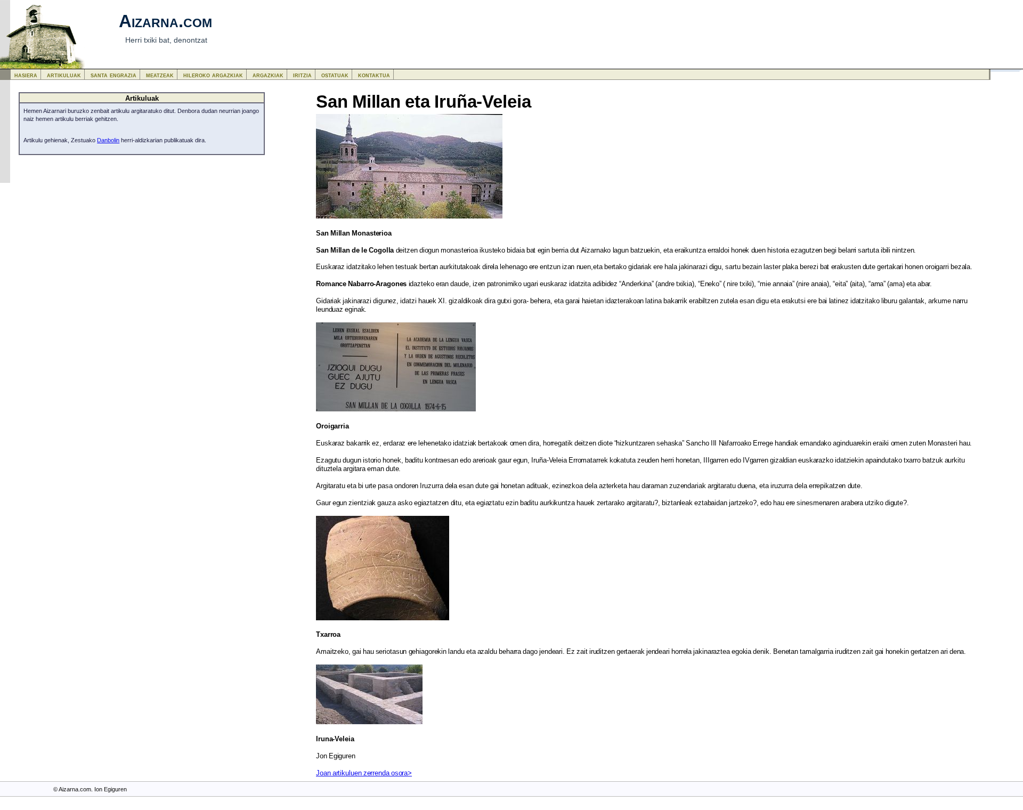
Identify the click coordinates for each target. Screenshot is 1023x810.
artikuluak (64, 75)
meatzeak (160, 75)
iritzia (302, 75)
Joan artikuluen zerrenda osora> (364, 773)
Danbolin (108, 140)
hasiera (25, 75)
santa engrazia (113, 75)
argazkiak (268, 75)
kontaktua (374, 75)
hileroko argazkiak (213, 75)
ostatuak (334, 75)
